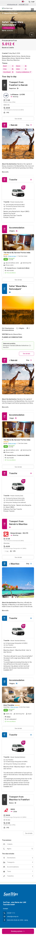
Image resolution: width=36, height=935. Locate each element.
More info (5, 172)
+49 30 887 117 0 (23, 4)
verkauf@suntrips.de (12, 916)
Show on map (12, 256)
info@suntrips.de (12, 4)
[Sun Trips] (10, 894)
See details (18, 118)
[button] (6, 144)
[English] (23, 1)
